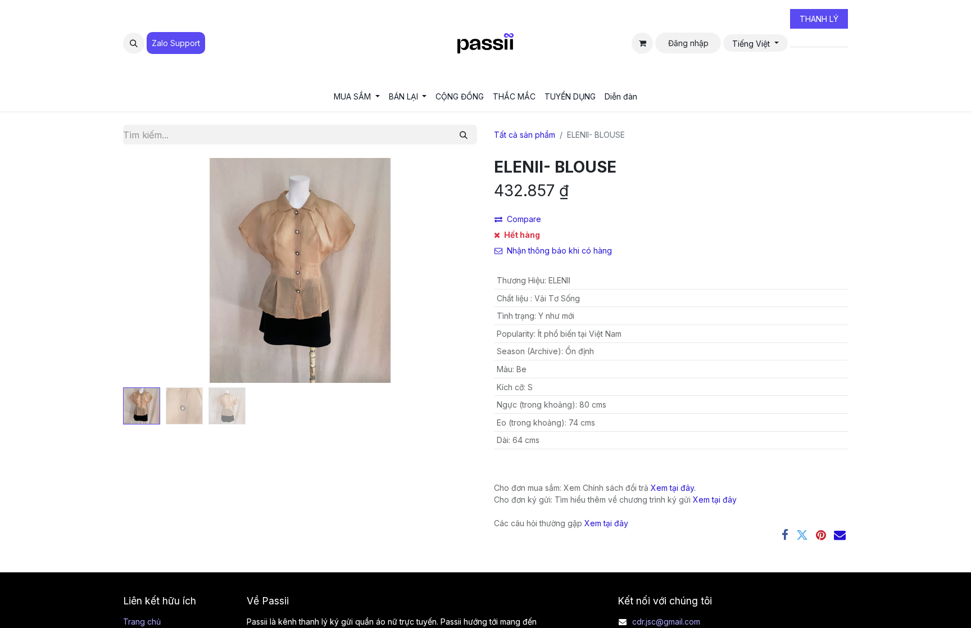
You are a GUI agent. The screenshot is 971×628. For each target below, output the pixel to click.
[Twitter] (802, 535)
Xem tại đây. (673, 488)
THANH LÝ (819, 19)
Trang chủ (142, 621)
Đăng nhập (688, 43)
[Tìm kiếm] (463, 134)
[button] (133, 43)
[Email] (840, 535)
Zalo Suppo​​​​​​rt (176, 43)
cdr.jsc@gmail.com (666, 621)
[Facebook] (785, 535)
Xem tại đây (715, 499)
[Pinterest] (821, 535)
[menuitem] (356, 96)
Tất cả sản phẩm (524, 134)
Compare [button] (524, 219)
